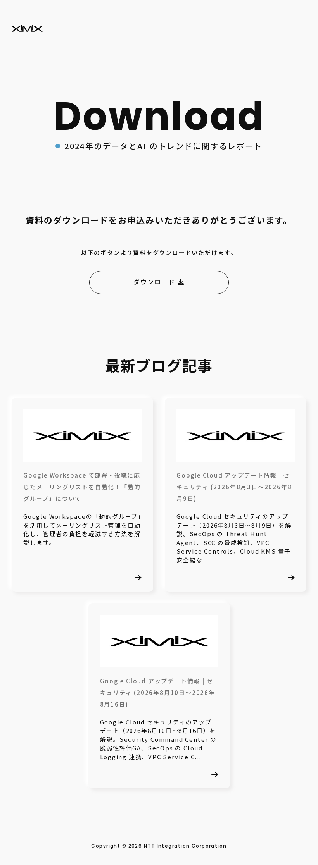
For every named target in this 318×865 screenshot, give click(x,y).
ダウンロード (155, 282)
